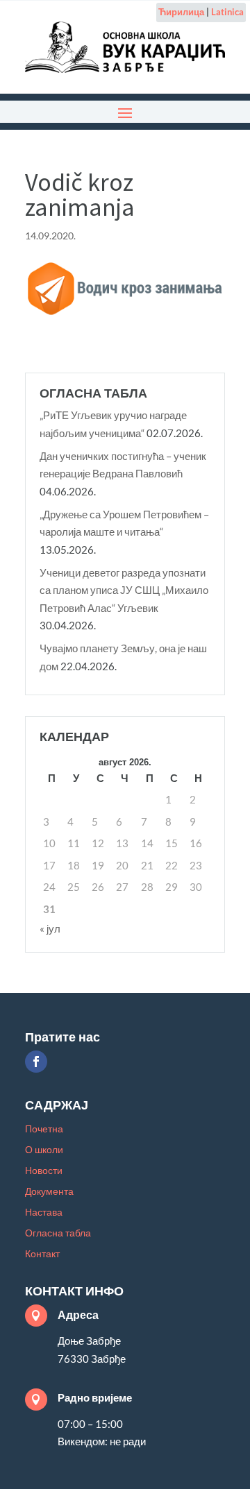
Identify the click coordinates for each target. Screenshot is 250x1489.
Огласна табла (58, 1233)
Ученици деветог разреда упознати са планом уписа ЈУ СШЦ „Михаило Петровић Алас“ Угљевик (124, 590)
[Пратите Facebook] (36, 1061)
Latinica (227, 11)
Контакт (42, 1254)
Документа (49, 1191)
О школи (44, 1150)
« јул (50, 928)
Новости (43, 1171)
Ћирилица (181, 11)
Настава (43, 1212)
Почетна (44, 1129)
